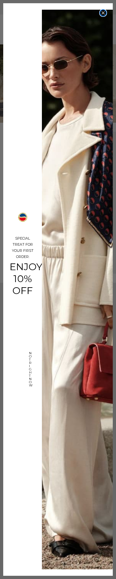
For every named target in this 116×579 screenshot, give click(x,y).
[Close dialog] (103, 13)
